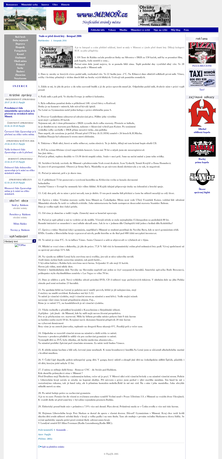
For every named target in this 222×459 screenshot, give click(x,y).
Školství (20, 71)
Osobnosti (20, 57)
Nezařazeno (20, 78)
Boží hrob (20, 36)
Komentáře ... (62, 430)
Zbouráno (20, 75)
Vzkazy (112, 30)
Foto (186, 30)
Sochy (20, 68)
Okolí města (20, 61)
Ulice (55, 4)
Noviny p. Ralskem (20, 230)
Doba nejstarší (20, 40)
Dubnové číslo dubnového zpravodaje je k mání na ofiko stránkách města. (20, 170)
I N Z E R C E (20, 86)
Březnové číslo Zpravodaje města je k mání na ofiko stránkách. (18, 191)
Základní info (98, 30)
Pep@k (109, 454)
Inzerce (45, 4)
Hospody (20, 47)
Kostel (20, 54)
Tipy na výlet (160, 30)
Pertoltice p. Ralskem (20, 214)
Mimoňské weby (29, 4)
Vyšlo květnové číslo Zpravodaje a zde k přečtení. (19, 151)
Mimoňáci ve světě (140, 30)
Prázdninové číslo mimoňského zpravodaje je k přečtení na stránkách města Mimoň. (20, 112)
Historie (65, 4)
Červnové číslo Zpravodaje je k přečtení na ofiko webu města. (20, 133)
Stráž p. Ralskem (20, 205)
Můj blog (175, 30)
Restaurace (12, 4)
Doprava (20, 43)
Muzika (123, 30)
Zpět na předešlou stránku (53, 447)
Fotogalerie (20, 50)
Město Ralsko (20, 223)
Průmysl (20, 64)
